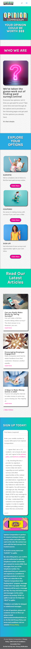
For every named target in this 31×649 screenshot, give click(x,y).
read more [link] (8, 328)
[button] (26, 4)
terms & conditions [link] (19, 457)
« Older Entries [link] (8, 410)
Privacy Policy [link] (14, 625)
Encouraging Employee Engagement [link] (14, 353)
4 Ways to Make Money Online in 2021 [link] (14, 391)
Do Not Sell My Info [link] (9, 646)
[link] (8, 3)
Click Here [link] (15, 186)
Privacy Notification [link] (22, 646)
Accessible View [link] (15, 644)
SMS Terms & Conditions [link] (17, 641)
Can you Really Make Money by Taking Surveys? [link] (13, 314)
